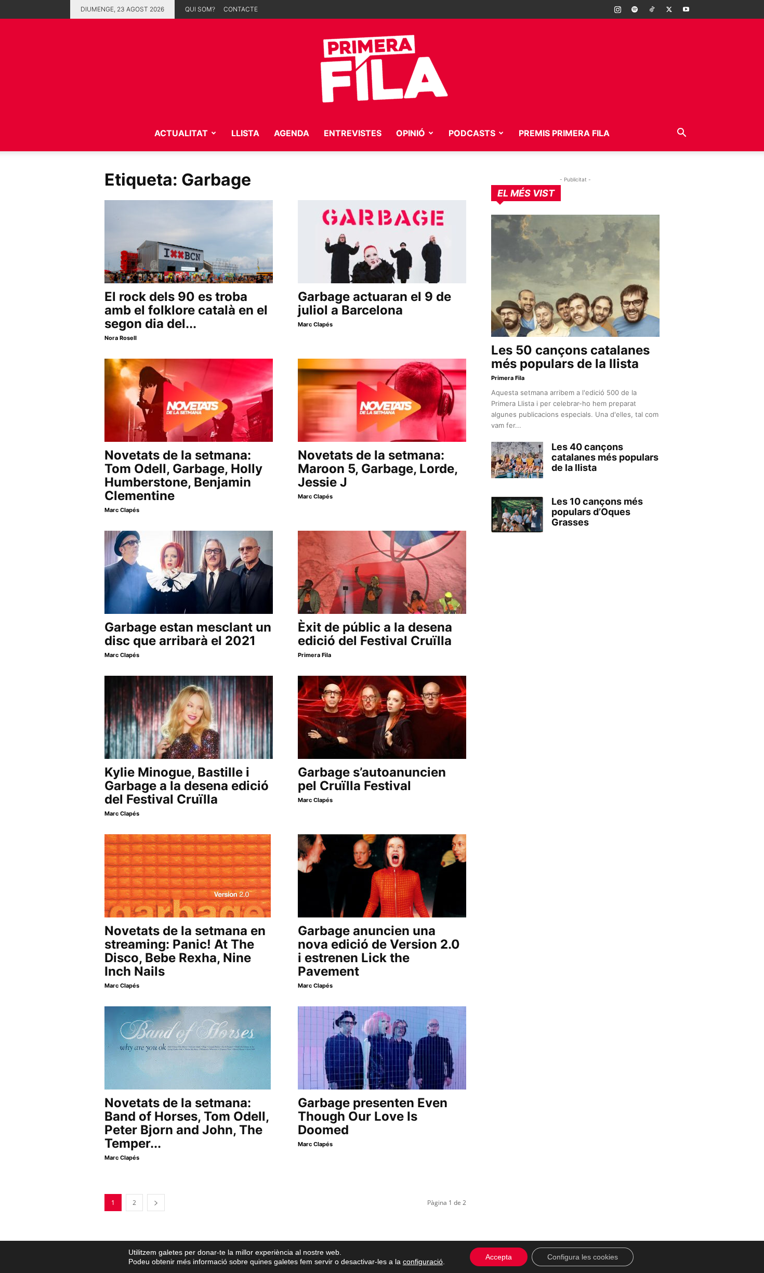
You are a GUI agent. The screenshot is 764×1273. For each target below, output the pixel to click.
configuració (423, 1261)
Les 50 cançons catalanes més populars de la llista (570, 357)
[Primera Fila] (382, 67)
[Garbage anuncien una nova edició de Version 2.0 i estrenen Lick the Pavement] (382, 875)
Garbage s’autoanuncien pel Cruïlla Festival (372, 779)
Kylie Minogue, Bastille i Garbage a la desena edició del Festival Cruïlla (186, 786)
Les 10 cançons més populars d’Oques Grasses (597, 512)
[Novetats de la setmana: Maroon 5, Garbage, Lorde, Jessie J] (382, 400)
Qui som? (200, 9)
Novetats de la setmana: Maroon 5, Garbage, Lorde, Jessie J (377, 469)
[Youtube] (686, 9)
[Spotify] (634, 9)
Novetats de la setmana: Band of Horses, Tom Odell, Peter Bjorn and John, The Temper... (186, 1123)
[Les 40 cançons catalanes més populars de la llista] (517, 460)
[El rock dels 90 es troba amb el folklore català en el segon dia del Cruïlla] (188, 241)
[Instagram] (617, 9)
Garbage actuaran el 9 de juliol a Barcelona (374, 303)
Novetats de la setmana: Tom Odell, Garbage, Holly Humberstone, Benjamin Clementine (183, 475)
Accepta (498, 1257)
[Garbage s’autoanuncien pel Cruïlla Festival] (382, 717)
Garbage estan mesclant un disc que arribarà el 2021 (187, 634)
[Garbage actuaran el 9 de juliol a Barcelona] (382, 241)
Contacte (240, 9)
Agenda (291, 133)
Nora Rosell (120, 338)
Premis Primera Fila (564, 133)
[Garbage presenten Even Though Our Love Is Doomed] (382, 1048)
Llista (245, 133)
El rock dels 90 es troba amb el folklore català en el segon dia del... (186, 310)
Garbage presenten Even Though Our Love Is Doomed (372, 1116)
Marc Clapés (315, 324)
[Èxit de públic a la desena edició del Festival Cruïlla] (382, 572)
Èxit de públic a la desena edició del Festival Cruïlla (375, 634)
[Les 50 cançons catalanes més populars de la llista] (575, 276)
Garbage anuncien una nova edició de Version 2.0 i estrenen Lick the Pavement (379, 951)
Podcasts (472, 133)
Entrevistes (352, 133)
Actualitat (181, 133)
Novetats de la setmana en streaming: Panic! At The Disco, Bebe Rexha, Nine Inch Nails (185, 951)
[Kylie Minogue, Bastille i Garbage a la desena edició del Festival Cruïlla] (188, 717)
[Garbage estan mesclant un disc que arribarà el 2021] (188, 572)
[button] (681, 134)
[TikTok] (652, 9)
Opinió (410, 133)
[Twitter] (669, 9)
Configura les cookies (582, 1257)
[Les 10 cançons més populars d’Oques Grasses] (517, 514)
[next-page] (156, 1202)
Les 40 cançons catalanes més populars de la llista (604, 457)
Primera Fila (314, 655)
